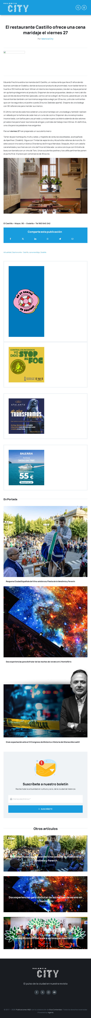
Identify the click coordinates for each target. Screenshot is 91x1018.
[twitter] (42, 992)
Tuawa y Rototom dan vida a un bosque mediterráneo (45, 938)
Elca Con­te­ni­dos (55, 1009)
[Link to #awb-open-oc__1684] (84, 7)
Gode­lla (43, 252)
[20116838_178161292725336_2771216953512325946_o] (14, 52)
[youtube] (54, 992)
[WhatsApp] (48, 239)
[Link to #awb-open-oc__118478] (78, 7)
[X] (23, 239)
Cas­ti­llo (25, 252)
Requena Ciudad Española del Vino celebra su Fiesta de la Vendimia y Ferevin (40, 581)
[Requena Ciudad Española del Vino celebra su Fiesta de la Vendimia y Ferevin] (45, 507)
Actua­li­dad (7, 252)
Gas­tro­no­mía (17, 252)
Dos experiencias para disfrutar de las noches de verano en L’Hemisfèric (38, 661)
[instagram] (48, 992)
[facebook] (36, 992)
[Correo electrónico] (72, 239)
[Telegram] (60, 239)
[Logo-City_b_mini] (16, 4)
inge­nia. (51, 1012)
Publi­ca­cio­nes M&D (23, 1009)
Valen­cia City (47, 38)
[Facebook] (10, 239)
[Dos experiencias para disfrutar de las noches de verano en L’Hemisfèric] (45, 588)
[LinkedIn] (35, 239)
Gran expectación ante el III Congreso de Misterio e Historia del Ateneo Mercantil (43, 742)
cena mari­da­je (34, 252)
